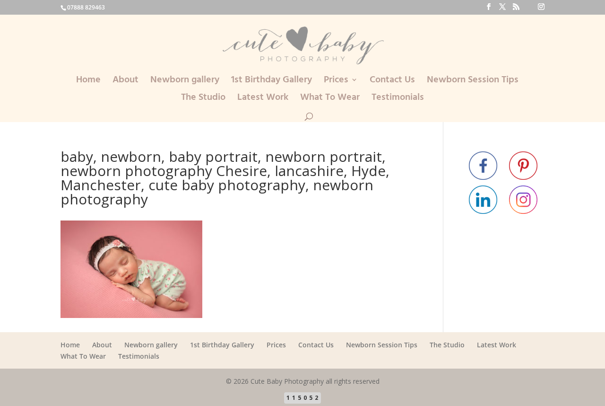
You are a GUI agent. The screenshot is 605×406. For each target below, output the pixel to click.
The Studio (203, 99)
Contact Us (392, 81)
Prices (336, 81)
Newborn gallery (184, 81)
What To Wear (330, 99)
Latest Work (262, 99)
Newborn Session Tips (473, 81)
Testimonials (398, 99)
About (125, 81)
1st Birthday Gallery (271, 81)
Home (88, 81)
